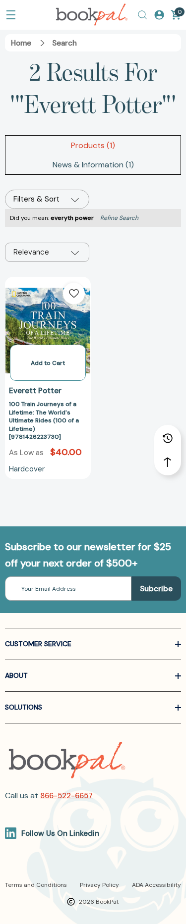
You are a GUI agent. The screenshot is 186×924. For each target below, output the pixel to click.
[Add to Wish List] (74, 294)
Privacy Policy (99, 885)
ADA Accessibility (156, 885)
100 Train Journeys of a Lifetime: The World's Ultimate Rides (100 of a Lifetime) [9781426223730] (44, 420)
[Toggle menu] (11, 15)
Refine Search (119, 218)
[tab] (93, 145)
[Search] (142, 15)
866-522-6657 (66, 796)
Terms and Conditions (36, 885)
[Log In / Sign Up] (159, 15)
